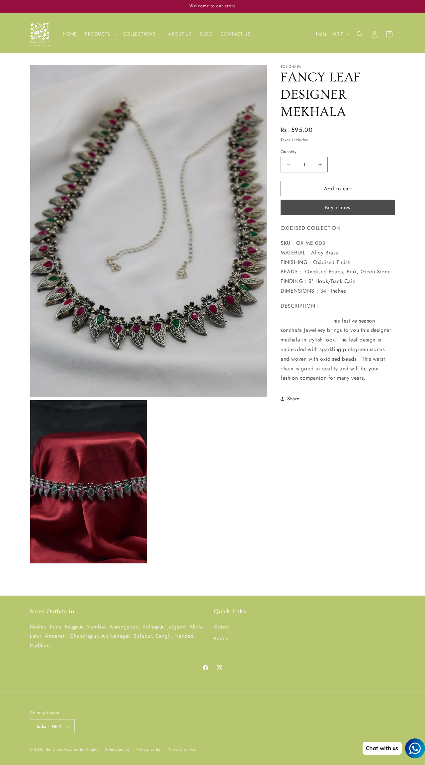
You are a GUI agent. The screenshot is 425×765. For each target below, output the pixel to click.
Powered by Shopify (81, 749)
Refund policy (117, 749)
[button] (100, 34)
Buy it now (338, 207)
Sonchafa (54, 749)
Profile (221, 638)
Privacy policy (148, 749)
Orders (221, 626)
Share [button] (293, 398)
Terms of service (182, 749)
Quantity (289, 151)
